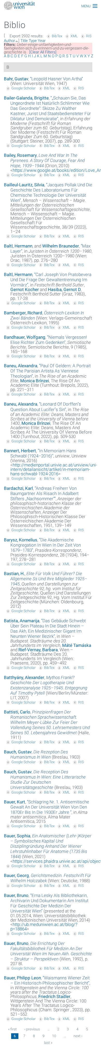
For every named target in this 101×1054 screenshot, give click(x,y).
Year (42, 40)
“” (56, 78)
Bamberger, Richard (23, 312)
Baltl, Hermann (18, 246)
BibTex (57, 36)
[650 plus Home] (50, 6)
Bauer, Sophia (17, 835)
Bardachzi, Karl (18, 488)
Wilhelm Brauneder (60, 246)
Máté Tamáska (76, 645)
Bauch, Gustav (18, 751)
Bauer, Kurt (14, 801)
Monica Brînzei (34, 380)
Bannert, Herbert (20, 450)
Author (9, 40)
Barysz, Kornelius (20, 539)
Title (24, 40)
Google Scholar (23, 88)
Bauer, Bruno (16, 895)
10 (54, 1036)
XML (74, 36)
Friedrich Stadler (54, 996)
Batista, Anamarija (21, 620)
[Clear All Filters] (42, 52)
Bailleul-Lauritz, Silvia (24, 184)
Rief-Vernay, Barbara (38, 649)
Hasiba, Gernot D (64, 289)
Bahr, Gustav (16, 78)
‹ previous (32, 1029)
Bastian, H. (14, 573)
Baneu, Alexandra (20, 365)
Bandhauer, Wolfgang (24, 337)
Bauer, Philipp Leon (22, 977)
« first (12, 1029)
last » (48, 1043)
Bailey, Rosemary (20, 155)
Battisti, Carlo (17, 712)
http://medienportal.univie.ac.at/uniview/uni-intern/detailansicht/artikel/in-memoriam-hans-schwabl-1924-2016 (53, 469)
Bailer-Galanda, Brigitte (26, 98)
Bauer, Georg (16, 875)
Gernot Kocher (24, 289)
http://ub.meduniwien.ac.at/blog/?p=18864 (43, 926)
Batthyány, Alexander (24, 677)
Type (33, 40)
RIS (88, 36)
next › (78, 1036)
